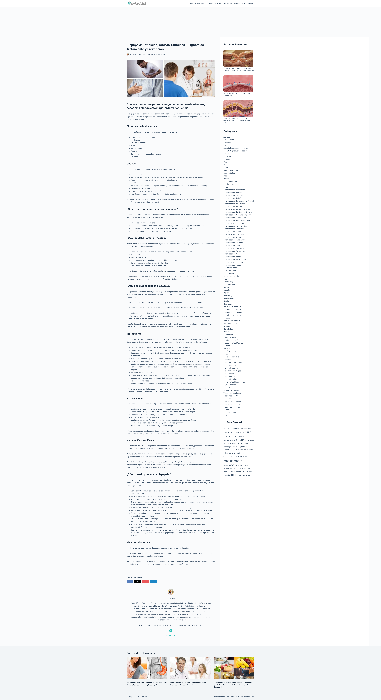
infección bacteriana (229, 457)
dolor (239, 443)
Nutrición (218, 3)
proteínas (237, 472)
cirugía (235, 436)
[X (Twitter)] (137, 581)
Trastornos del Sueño (232, 399)
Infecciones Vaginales (232, 315)
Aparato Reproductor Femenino (235, 148)
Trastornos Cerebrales (232, 393)
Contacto (250, 3)
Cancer (226, 162)
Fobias (226, 287)
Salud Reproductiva (231, 357)
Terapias (226, 388)
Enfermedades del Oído (232, 207)
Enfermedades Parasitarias (234, 248)
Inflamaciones (228, 318)
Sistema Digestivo (230, 368)
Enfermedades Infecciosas (234, 234)
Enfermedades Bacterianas (234, 190)
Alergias (226, 137)
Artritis (226, 154)
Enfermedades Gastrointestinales (236, 220)
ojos (239, 468)
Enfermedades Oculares (233, 243)
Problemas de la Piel (231, 340)
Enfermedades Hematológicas (235, 226)
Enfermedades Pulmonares (234, 251)
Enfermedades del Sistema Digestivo (238, 209)
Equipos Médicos (230, 268)
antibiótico (244, 428)
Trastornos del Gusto (231, 396)
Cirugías (226, 167)
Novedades (228, 329)
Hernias (226, 301)
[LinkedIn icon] (170, 630)
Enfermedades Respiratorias (234, 259)
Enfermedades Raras (231, 254)
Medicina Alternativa (231, 321)
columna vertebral (229, 440)
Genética (227, 290)
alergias (230, 428)
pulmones (247, 471)
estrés (233, 447)
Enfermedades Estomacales (157, 54)
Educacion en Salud (231, 181)
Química (226, 349)
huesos (250, 449)
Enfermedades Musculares (234, 240)
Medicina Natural (230, 323)
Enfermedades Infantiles (233, 232)
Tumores (226, 410)
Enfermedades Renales (232, 257)
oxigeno (244, 468)
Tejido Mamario (229, 385)
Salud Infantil (228, 354)
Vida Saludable (229, 413)
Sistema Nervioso (230, 374)
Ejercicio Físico (229, 184)
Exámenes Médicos (231, 271)
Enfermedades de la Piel (233, 198)
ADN (225, 428)
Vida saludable (200, 3)
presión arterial (228, 471)
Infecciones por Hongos (232, 312)
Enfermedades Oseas (232, 245)
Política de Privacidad (221, 696)
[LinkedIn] (153, 581)
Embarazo (227, 187)
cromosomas (249, 440)
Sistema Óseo (229, 376)
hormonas (241, 449)
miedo (235, 468)
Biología (226, 159)
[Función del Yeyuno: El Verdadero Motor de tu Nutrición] (238, 83)
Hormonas (227, 304)
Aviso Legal (235, 696)
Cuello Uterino (229, 173)
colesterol (241, 436)
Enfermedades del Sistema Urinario (237, 212)
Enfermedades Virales (232, 265)
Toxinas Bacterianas (231, 390)
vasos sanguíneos (244, 475)
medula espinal (244, 465)
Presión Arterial (229, 337)
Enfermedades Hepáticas (233, 229)
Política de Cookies (247, 696)
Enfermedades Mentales (233, 237)
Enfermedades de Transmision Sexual (238, 201)
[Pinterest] (145, 581)
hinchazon (232, 450)
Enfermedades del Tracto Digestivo (237, 215)
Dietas (211, 3)
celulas (248, 432)
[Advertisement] (190, 22)
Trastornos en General (232, 401)
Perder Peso (228, 335)
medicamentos (231, 465)
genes (242, 447)
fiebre (237, 447)
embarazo (247, 443)
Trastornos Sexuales (231, 407)
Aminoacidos (228, 140)
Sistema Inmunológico (232, 371)
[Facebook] (130, 581)
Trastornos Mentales (231, 404)
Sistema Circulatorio (231, 365)
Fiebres (226, 279)
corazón (240, 439)
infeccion (228, 453)
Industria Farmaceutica (232, 307)
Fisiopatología (228, 282)
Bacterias (227, 156)
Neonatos (227, 326)
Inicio (191, 3)
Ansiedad (227, 145)
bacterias (228, 432)
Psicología (227, 346)
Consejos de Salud (230, 170)
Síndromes (227, 360)
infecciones (239, 453)
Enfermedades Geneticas (233, 223)
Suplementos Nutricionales (234, 382)
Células (226, 165)
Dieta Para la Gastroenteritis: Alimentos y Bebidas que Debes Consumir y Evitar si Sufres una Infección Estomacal (234, 685)
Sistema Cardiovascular (232, 362)
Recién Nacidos (229, 351)
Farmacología (228, 273)
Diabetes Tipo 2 (228, 3)
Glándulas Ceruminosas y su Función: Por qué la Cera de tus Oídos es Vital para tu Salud (238, 120)
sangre (234, 475)
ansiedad (236, 428)
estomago (227, 447)
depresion (226, 443)
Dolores (226, 179)
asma (249, 428)
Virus (225, 415)
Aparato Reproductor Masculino (236, 151)
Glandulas (227, 293)
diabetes (233, 444)
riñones (226, 475)
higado (226, 450)
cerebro (227, 436)
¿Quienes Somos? (239, 3)
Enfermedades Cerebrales (233, 195)
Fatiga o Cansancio (231, 276)
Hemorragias (228, 298)
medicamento (232, 460)
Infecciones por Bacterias (233, 309)
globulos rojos (250, 447)
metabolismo (227, 468)
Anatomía (227, 142)
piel (248, 468)
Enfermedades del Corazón (234, 204)
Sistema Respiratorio (231, 379)
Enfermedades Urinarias (233, 262)
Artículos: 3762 (170, 635)
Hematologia (228, 296)
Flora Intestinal (229, 284)
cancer (238, 432)
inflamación (242, 456)
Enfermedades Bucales (232, 193)
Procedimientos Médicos (233, 343)
